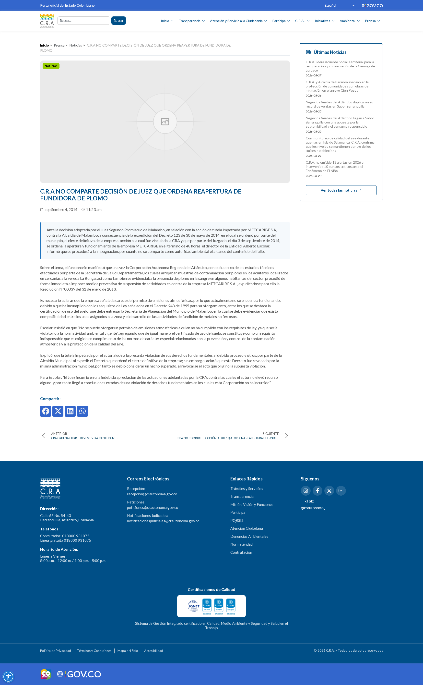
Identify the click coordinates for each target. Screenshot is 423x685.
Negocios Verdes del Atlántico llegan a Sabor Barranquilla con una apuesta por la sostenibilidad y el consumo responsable (340, 122)
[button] (45, 411)
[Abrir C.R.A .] (308, 20)
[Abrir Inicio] (172, 20)
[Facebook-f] (317, 491)
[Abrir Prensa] (378, 20)
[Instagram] (306, 491)
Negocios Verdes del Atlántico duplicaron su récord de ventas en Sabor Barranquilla (339, 104)
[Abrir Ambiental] (358, 20)
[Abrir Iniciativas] (333, 20)
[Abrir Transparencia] (203, 20)
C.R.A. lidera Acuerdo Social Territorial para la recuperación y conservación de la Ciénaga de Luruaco (340, 66)
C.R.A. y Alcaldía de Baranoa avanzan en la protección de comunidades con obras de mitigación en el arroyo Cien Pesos (337, 86)
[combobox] (83, 20)
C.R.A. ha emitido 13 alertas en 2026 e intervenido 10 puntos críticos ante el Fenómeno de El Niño (335, 166)
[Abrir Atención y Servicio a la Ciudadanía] (265, 20)
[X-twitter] (329, 491)
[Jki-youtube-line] (341, 491)
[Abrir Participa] (288, 20)
